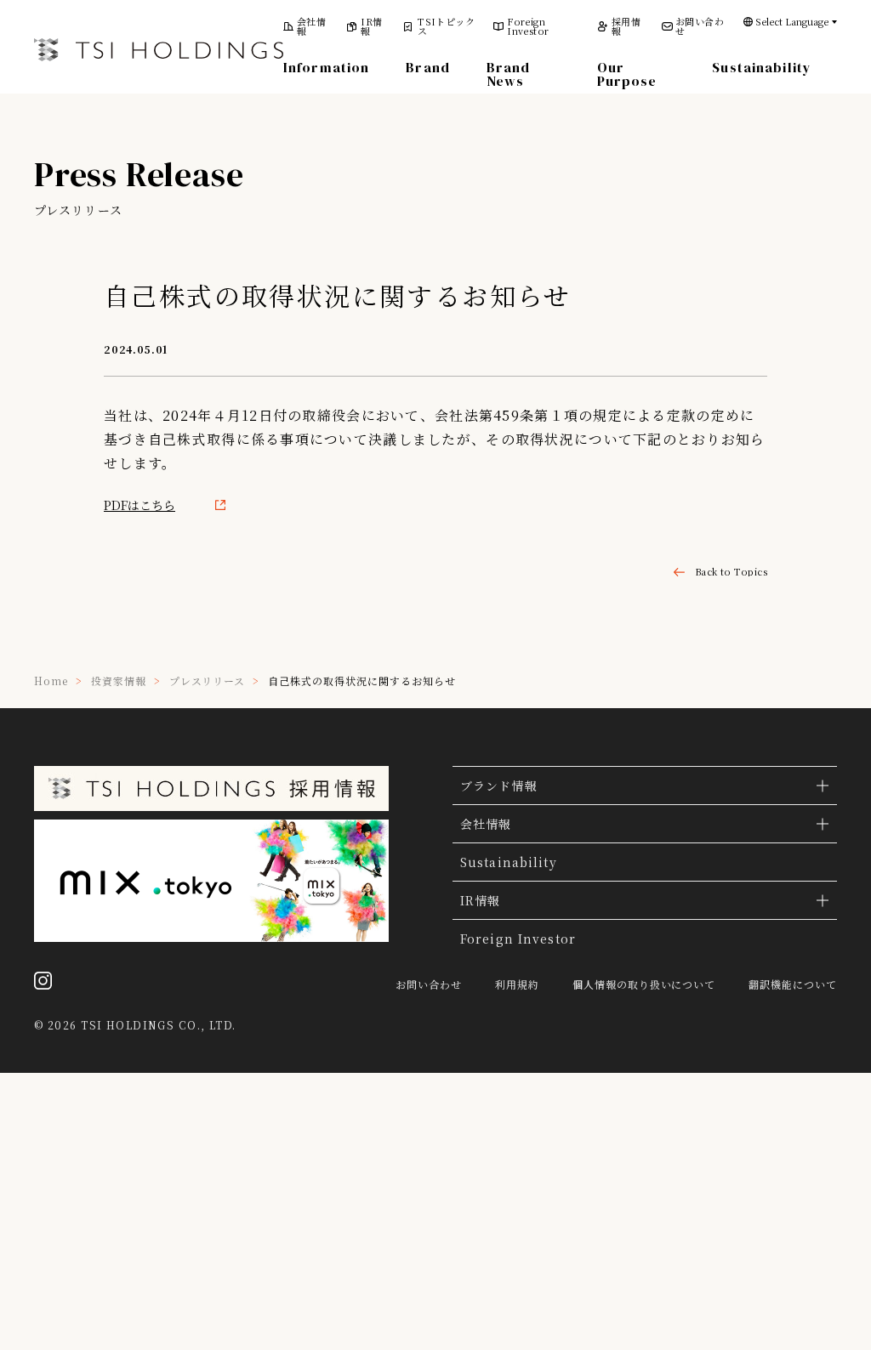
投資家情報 (118, 680)
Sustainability (761, 67)
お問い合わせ (699, 26)
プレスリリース (207, 680)
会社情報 (311, 26)
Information (326, 67)
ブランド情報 (499, 785)
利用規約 (517, 984)
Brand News (509, 74)
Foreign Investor (528, 26)
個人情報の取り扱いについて (643, 984)
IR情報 (371, 26)
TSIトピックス (446, 26)
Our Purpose (627, 74)
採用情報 (626, 26)
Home (51, 680)
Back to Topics (731, 571)
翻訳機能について (793, 984)
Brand (428, 67)
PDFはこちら (139, 505)
